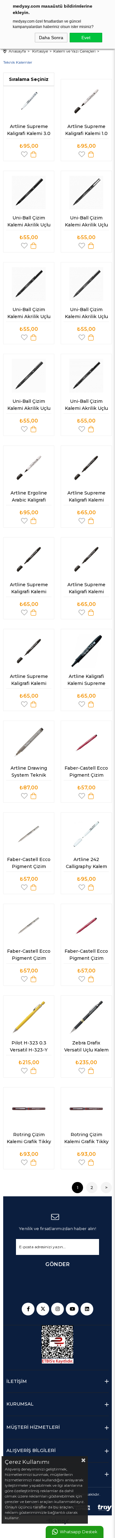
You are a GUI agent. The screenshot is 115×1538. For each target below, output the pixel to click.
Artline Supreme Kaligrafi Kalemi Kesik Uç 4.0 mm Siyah (30, 589)
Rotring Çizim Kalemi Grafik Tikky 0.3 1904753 (86, 1139)
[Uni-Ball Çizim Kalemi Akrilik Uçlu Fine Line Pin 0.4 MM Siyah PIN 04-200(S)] (29, 376)
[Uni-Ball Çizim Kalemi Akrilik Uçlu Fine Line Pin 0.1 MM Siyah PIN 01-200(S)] (86, 376)
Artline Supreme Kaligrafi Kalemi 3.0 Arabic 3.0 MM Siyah (29, 131)
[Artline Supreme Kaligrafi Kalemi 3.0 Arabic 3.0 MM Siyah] (29, 101)
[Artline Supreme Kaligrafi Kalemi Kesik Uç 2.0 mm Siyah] (86, 559)
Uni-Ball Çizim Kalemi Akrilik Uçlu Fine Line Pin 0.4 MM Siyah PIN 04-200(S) (29, 406)
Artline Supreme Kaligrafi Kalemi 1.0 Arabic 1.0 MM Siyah (87, 131)
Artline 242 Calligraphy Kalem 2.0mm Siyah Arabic (86, 864)
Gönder (57, 1264)
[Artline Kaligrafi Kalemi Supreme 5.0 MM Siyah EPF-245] (86, 651)
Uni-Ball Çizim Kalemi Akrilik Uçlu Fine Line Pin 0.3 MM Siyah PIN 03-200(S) (87, 222)
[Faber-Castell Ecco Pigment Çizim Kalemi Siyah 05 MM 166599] (29, 834)
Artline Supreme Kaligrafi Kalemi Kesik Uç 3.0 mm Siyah (30, 681)
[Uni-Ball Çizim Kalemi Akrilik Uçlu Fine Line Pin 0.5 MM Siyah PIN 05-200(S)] (86, 284)
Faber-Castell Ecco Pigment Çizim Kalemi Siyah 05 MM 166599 (29, 864)
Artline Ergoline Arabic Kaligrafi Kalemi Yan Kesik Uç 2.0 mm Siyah (29, 497)
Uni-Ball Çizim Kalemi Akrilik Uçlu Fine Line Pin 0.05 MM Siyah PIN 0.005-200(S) (29, 222)
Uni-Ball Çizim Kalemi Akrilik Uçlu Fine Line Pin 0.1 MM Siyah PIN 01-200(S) (87, 406)
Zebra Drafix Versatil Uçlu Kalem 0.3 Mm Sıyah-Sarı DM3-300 (86, 1047)
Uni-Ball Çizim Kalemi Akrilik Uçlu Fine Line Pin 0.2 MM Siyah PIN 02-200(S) (29, 314)
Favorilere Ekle (24, 154)
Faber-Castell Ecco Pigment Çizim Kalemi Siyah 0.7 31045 (29, 956)
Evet (85, 37)
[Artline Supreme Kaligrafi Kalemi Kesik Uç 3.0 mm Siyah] (29, 651)
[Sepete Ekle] (33, 154)
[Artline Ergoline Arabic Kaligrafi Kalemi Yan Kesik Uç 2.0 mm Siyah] (29, 467)
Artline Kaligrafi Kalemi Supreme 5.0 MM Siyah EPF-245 (86, 681)
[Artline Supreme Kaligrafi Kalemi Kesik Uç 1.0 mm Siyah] (86, 467)
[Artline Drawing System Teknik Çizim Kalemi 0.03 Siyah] (29, 742)
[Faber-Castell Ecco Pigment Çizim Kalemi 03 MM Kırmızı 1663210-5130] (86, 926)
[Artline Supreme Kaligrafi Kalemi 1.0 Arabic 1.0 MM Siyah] (86, 101)
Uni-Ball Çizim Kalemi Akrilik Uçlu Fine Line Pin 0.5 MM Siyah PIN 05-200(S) (87, 314)
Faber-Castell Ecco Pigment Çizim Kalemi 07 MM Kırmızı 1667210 (87, 772)
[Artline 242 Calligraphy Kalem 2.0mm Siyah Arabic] (86, 834)
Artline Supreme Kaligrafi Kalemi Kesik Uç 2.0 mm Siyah (87, 589)
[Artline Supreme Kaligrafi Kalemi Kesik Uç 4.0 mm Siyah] (29, 559)
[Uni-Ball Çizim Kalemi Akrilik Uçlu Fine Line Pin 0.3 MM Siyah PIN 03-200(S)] (86, 193)
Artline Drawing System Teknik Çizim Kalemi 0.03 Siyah (29, 772)
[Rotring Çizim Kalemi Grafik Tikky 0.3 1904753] (86, 1109)
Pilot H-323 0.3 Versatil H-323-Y (29, 1046)
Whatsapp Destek (78, 1531)
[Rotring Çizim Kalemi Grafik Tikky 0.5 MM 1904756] (29, 1109)
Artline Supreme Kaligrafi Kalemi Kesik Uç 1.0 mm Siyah (87, 497)
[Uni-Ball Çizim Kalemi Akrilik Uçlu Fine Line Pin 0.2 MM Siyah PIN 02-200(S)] (29, 284)
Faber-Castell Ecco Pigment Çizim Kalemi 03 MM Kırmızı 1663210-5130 (87, 956)
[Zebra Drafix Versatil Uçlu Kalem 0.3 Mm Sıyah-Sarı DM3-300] (86, 1017)
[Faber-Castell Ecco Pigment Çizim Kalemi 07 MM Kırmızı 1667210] (86, 742)
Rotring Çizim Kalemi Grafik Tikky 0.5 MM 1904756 (29, 1139)
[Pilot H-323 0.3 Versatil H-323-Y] (29, 1017)
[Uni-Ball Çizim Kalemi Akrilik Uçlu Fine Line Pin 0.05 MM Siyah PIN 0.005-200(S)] (29, 193)
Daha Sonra (51, 37)
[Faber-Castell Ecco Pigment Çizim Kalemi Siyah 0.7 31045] (29, 926)
